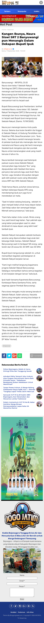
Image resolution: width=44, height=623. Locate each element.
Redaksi (13, 612)
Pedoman (21, 612)
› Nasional (10, 29)
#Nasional (6, 346)
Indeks (36, 11)
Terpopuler (22, 11)
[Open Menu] (41, 2)
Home (4, 29)
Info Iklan (30, 612)
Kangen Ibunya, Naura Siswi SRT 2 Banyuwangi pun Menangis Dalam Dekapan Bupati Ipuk (20, 39)
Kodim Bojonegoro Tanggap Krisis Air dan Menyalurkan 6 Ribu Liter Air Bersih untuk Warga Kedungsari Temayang (22, 536)
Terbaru (7, 11)
